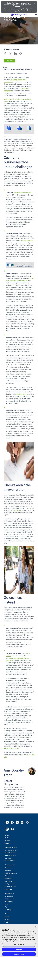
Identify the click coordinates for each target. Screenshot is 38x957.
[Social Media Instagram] (27, 822)
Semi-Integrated (9, 881)
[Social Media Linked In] (22, 822)
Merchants (8, 838)
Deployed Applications (11, 873)
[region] (19, 940)
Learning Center (9, 899)
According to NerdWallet (22, 192)
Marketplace (8, 858)
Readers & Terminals (10, 855)
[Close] (36, 927)
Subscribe (9, 61)
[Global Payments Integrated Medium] (12, 829)
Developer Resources (10, 886)
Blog (6, 907)
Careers (7, 916)
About (6, 914)
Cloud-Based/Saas (9, 865)
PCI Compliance (9, 901)
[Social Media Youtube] (7, 822)
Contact (7, 919)
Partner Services (9, 896)
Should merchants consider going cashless (18, 69)
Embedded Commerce (11, 847)
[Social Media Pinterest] (7, 829)
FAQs (6, 904)
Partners (7, 835)
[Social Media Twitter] (17, 822)
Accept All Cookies (19, 954)
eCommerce (8, 876)
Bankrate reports (27, 240)
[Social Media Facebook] (12, 822)
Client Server (8, 870)
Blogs (5, 67)
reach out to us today (11, 748)
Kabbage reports (22, 394)
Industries (7, 840)
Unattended (8, 878)
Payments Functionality (11, 850)
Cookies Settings (19, 944)
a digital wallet (16, 510)
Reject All (19, 949)
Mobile (6, 868)
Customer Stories (9, 893)
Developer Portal (9, 884)
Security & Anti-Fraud (10, 853)
